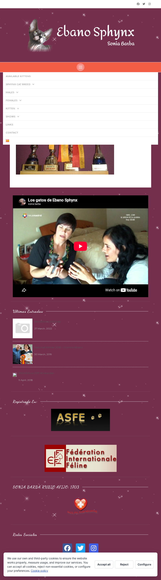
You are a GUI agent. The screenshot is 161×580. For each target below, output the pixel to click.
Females (12, 100)
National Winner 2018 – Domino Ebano (58, 347)
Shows (11, 116)
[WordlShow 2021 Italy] (22, 328)
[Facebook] (138, 4)
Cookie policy (39, 570)
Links (9, 124)
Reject (124, 564)
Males (10, 92)
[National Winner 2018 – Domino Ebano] (22, 353)
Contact (12, 132)
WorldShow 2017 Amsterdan (36, 373)
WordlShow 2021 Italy (47, 321)
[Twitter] (143, 4)
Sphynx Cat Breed (18, 84)
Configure (144, 564)
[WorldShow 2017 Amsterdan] (15, 374)
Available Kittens (18, 76)
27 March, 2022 (43, 328)
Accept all (104, 564)
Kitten (11, 108)
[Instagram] (149, 4)
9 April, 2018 (26, 380)
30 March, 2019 (43, 354)
